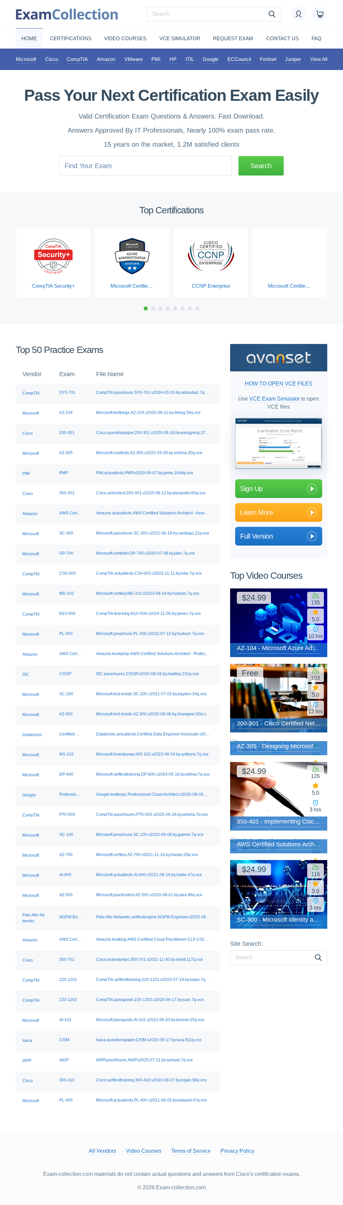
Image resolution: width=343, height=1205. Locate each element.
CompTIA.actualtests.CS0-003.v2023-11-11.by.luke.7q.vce (149, 573)
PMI (155, 59)
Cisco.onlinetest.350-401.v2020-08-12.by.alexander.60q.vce (151, 493)
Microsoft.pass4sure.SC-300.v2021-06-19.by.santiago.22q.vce (152, 533)
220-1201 (68, 979)
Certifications (70, 38)
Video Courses (125, 38)
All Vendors (102, 1151)
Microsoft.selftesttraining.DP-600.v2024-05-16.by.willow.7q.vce (153, 774)
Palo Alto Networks (33, 918)
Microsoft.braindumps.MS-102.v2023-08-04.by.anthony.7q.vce (152, 754)
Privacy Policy (237, 1151)
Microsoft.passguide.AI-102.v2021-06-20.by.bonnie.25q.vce (150, 1019)
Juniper (293, 59)
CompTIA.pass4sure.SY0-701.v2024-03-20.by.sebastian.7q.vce (153, 392)
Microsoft (26, 59)
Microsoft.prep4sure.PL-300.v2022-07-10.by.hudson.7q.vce (150, 633)
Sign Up (251, 488)
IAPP (26, 1060)
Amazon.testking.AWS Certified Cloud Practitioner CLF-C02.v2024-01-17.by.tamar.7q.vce (153, 939)
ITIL (190, 59)
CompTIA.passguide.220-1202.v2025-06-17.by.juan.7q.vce (150, 999)
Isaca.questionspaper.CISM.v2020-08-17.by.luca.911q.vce (149, 1040)
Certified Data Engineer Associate (70, 734)
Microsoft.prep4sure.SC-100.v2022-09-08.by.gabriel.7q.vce (150, 834)
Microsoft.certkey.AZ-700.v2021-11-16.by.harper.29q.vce (147, 854)
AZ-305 (66, 452)
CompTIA (77, 59)
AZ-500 (66, 895)
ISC (25, 674)
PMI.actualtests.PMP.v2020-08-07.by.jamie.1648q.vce (144, 473)
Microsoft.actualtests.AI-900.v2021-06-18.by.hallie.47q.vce (149, 874)
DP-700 (66, 553)
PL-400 (66, 1100)
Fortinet (268, 59)
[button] (146, 308)
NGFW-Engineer (70, 917)
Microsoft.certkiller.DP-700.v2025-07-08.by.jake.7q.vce (145, 553)
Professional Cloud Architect (70, 794)
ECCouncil (239, 59)
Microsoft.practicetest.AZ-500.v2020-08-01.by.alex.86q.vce (149, 895)
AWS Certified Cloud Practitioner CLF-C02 (70, 939)
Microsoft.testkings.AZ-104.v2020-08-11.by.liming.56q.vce (148, 412)
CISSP (65, 673)
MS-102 (66, 754)
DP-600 (66, 774)
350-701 (67, 959)
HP (173, 59)
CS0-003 (67, 573)
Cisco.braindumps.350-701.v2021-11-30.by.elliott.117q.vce (149, 959)
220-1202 (68, 999)
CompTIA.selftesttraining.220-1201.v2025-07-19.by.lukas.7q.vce (153, 979)
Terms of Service (191, 1151)
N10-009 (67, 613)
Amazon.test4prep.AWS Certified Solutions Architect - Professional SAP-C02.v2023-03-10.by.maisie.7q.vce (153, 653)
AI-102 (65, 1019)
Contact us (282, 38)
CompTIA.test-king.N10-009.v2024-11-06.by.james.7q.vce (148, 613)
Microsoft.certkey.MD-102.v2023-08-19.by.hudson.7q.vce (147, 593)
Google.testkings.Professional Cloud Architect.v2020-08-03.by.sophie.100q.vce (153, 794)
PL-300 (66, 633)
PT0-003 (67, 814)
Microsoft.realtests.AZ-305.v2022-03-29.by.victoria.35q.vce (149, 452)
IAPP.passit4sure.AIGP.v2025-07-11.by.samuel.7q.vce (144, 1060)
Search (261, 165)
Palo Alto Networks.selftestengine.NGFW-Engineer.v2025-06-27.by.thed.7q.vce (153, 917)
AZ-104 (66, 412)
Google (210, 59)
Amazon (106, 59)
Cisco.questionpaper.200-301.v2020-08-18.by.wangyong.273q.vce (153, 432)
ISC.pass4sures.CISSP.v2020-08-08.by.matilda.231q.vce (147, 673)
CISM (64, 1040)
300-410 (67, 1080)
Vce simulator (179, 38)
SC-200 (66, 694)
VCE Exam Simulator (274, 399)
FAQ (317, 38)
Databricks (32, 734)
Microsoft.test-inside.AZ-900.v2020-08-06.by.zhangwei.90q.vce (153, 714)
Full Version (256, 536)
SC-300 (66, 533)
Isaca (27, 1040)
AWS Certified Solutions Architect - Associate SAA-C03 (70, 513)
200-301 (67, 432)
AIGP (64, 1060)
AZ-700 (66, 854)
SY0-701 (67, 392)
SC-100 (66, 834)
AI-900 (65, 874)
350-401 (67, 493)
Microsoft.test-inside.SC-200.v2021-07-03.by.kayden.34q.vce (151, 694)
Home (29, 38)
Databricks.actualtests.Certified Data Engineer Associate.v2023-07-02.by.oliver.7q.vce (153, 734)
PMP (63, 473)
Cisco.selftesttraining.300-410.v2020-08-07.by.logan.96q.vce (151, 1080)
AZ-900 (66, 714)
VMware (133, 59)
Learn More (256, 512)
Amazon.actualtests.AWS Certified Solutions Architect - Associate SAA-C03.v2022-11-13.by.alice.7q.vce (153, 513)
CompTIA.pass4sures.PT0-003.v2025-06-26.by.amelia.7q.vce (152, 814)
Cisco (51, 59)
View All (318, 59)
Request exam (233, 38)
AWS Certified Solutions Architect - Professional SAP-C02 (70, 653)
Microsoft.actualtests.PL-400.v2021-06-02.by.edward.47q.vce (151, 1100)
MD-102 (66, 593)
